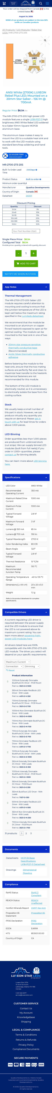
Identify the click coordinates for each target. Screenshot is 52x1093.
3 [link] (31, 833)
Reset (12, 670)
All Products (8, 30)
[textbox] (16, 661)
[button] (45, 40)
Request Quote (13, 3)
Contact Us (26, 1008)
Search (40, 3)
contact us (10, 454)
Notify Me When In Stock (20, 274)
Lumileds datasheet (32, 316)
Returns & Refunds (26, 1040)
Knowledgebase (26, 1017)
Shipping (26, 1021)
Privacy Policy (26, 1045)
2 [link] (26, 833)
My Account (26, 1013)
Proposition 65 (38, 913)
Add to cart (28, 263)
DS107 (29, 196)
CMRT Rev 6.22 (38, 908)
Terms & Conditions (26, 1034)
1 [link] (21, 833)
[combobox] (17, 662)
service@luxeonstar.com (24, 995)
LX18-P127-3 (36, 119)
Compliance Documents (26, 1049)
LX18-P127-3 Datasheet (33, 864)
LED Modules (23, 30)
